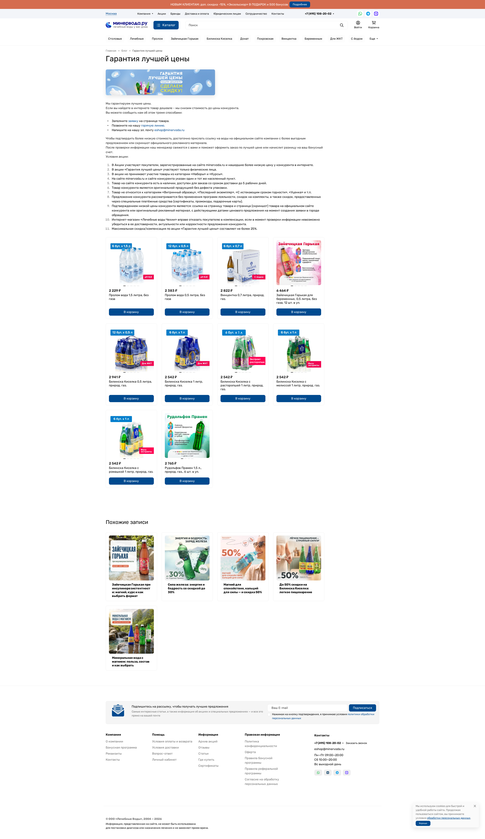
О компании (114, 741)
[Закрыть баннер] (479, 419)
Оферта (250, 752)
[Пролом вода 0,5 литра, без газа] (187, 262)
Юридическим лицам (227, 13)
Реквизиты (114, 753)
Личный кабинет (164, 759)
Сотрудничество (256, 13)
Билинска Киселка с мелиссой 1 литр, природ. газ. (298, 383)
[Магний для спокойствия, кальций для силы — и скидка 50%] (243, 557)
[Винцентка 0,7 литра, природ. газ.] (243, 262)
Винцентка (289, 38)
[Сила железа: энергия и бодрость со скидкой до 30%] (187, 557)
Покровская (265, 38)
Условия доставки (165, 747)
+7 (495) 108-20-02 (318, 13)
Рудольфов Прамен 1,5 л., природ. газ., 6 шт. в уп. (183, 469)
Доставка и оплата (197, 13)
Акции (162, 13)
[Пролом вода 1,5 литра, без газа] (131, 262)
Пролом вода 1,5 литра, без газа (129, 297)
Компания (143, 13)
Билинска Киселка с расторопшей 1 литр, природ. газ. (242, 385)
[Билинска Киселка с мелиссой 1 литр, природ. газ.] (298, 349)
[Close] (475, 806)
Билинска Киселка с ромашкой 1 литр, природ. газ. (131, 469)
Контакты (277, 13)
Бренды (175, 13)
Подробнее (300, 4)
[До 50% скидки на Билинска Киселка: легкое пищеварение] (298, 557)
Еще (372, 38)
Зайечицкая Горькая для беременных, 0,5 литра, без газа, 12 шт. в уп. (296, 298)
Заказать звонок (356, 743)
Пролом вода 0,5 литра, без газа (185, 297)
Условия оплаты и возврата (172, 741)
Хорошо (423, 823)
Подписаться (362, 708)
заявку (133, 121)
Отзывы (203, 747)
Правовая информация (262, 734)
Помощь (158, 734)
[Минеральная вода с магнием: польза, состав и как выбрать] (131, 631)
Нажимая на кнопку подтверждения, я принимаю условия (323, 716)
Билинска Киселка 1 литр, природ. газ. (184, 383)
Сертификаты (208, 765)
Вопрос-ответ (162, 753)
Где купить (206, 759)
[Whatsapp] (360, 14)
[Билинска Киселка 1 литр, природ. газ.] (187, 349)
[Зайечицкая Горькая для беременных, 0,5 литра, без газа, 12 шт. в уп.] (298, 262)
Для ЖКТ (336, 38)
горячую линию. (153, 125)
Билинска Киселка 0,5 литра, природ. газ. (130, 383)
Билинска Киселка (219, 38)
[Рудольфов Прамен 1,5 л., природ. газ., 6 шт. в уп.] (187, 435)
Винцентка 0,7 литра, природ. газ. (242, 297)
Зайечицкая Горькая (184, 38)
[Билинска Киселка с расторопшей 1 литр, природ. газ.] (243, 349)
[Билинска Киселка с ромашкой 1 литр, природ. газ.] (131, 435)
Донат (244, 38)
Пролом (157, 38)
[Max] (376, 14)
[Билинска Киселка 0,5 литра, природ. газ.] (131, 349)
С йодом (356, 38)
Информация (208, 734)
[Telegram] (368, 14)
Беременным (313, 38)
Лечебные (137, 38)
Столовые (115, 38)
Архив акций (207, 741)
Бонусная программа (121, 747)
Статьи (203, 753)
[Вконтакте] (328, 773)
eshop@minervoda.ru (169, 130)
